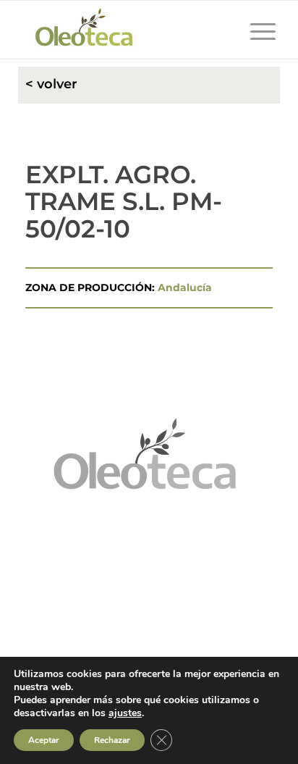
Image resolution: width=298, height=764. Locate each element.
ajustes (125, 713)
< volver (51, 84)
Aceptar (43, 740)
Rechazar (112, 740)
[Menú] (256, 30)
